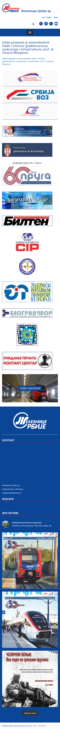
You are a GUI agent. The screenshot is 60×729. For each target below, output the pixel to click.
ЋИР (49, 17)
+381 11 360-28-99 (39, 726)
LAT (43, 17)
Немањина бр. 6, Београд (12, 489)
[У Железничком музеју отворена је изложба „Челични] (30, 679)
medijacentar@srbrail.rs (11, 493)
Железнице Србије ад (10, 485)
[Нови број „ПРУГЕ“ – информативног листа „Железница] (30, 560)
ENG (56, 17)
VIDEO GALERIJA (30, 388)
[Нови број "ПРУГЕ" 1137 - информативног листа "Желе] (30, 620)
